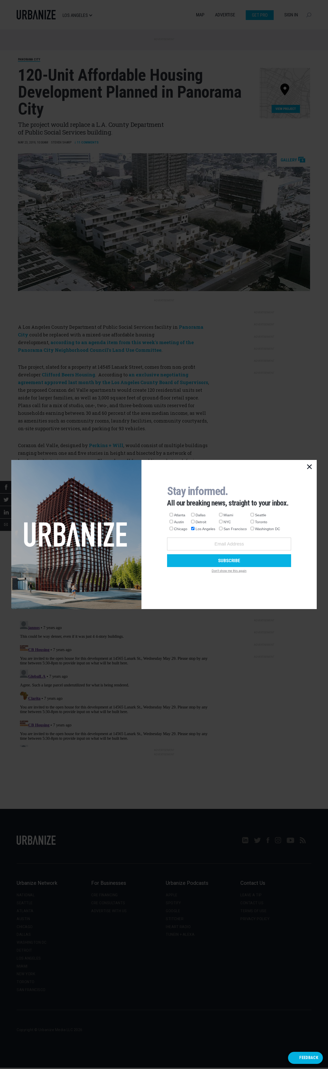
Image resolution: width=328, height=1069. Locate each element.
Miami (228, 515)
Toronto (261, 522)
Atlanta (179, 515)
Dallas (201, 515)
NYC (227, 522)
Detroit (201, 522)
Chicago (180, 529)
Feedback (308, 1057)
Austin (179, 522)
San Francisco (235, 529)
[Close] (309, 467)
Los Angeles (205, 529)
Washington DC (267, 529)
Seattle (260, 515)
